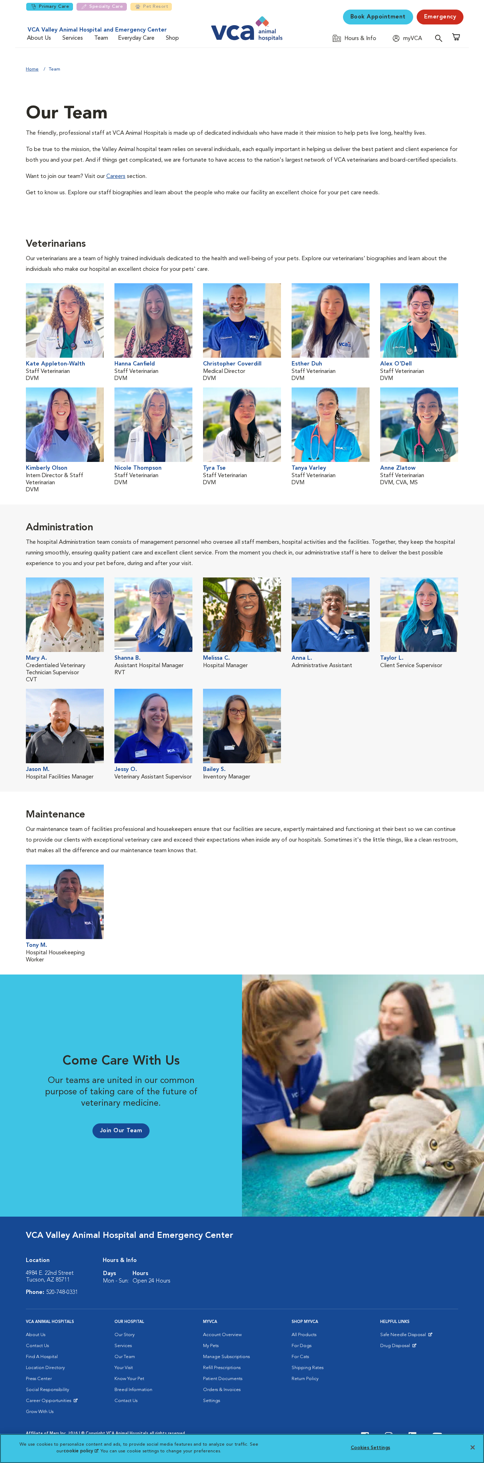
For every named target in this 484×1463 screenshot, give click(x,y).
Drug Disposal (398, 1347)
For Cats (300, 1357)
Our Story (124, 1335)
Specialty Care (106, 6)
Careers (115, 176)
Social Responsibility (47, 1389)
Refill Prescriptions (222, 1368)
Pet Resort (155, 6)
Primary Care (54, 6)
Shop (172, 38)
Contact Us (37, 1346)
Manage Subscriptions (226, 1357)
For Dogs (301, 1346)
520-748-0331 (62, 1292)
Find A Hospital (42, 1357)
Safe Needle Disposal (404, 1336)
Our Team (124, 1357)
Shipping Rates (307, 1368)
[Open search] (440, 38)
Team (101, 38)
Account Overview (222, 1335)
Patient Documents (222, 1379)
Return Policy (305, 1379)
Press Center (39, 1379)
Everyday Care (136, 38)
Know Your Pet (129, 1379)
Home (32, 69)
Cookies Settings (370, 1448)
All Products (304, 1335)
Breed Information (133, 1389)
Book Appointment (378, 17)
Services (72, 38)
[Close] (472, 1447)
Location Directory (45, 1368)
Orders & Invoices (222, 1389)
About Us (39, 38)
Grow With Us (40, 1411)
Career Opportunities (50, 1402)
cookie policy (80, 1451)
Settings (211, 1400)
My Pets (211, 1346)
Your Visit (123, 1368)
